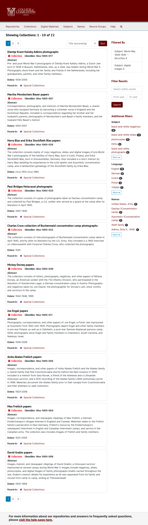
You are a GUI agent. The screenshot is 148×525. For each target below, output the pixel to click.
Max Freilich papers (19, 406)
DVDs (114, 144)
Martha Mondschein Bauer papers (28, 94)
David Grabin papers (19, 452)
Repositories (12, 26)
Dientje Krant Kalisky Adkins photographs (32, 52)
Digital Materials (50, 26)
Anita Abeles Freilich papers (24, 357)
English (115, 168)
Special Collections (34, 85)
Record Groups (97, 26)
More (115, 157)
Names (81, 26)
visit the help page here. (36, 520)
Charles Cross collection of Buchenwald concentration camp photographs (52, 226)
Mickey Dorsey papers (20, 265)
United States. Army (122, 203)
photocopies (118, 139)
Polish (115, 182)
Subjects (68, 26)
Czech (115, 178)
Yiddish (115, 187)
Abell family (118, 224)
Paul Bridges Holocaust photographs (29, 186)
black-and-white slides (124, 134)
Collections (30, 26)
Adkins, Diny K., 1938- (123, 229)
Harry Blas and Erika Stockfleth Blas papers (33, 140)
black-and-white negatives (125, 126)
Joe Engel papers (17, 311)
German (116, 173)
